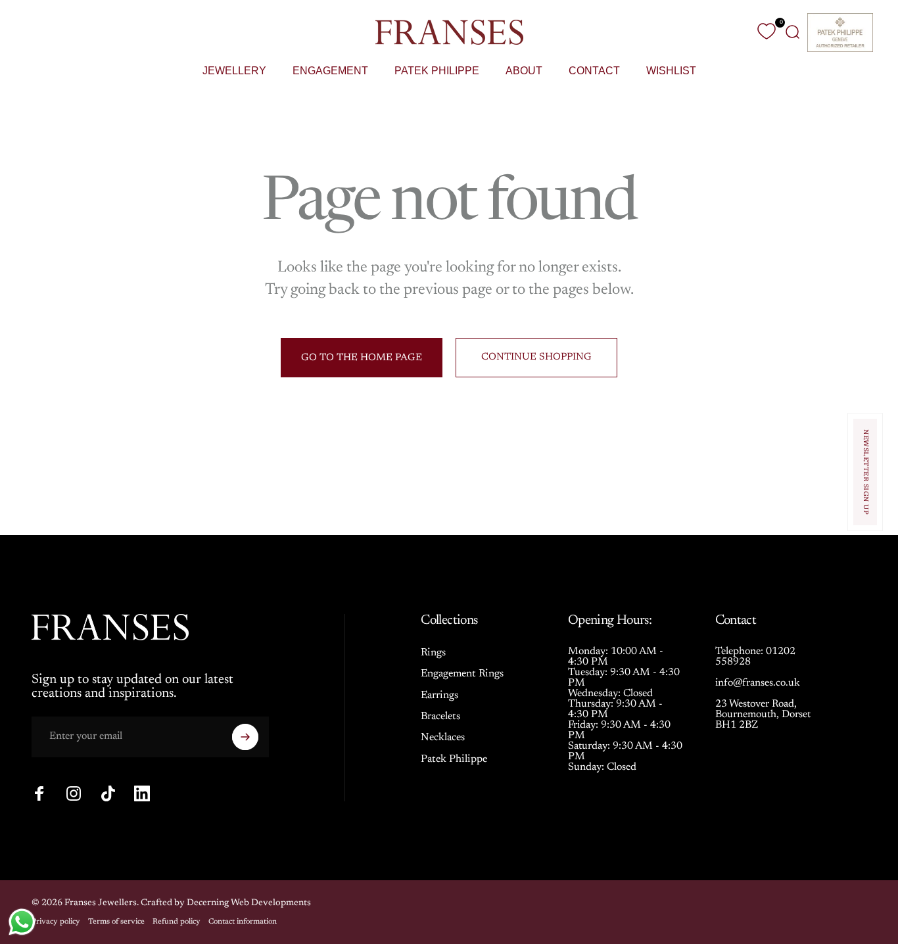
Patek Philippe (454, 759)
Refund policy (177, 922)
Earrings (439, 695)
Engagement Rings (462, 674)
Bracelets (440, 716)
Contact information (242, 922)
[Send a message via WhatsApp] (22, 922)
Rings (433, 653)
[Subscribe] (245, 737)
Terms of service (116, 922)
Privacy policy (56, 922)
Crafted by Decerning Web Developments (226, 903)
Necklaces (443, 737)
